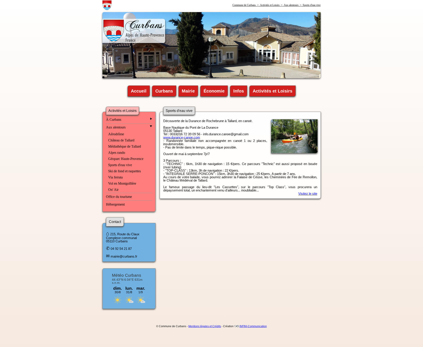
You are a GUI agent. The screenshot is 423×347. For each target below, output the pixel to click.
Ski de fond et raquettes (124, 171)
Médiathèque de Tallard (124, 146)
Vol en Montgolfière (122, 183)
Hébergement (115, 204)
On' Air (113, 189)
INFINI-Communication (253, 326)
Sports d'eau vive (120, 165)
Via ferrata (115, 177)
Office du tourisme (119, 197)
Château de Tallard (121, 140)
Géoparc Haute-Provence (125, 159)
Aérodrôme (116, 134)
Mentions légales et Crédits (204, 326)
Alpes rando (116, 152)
